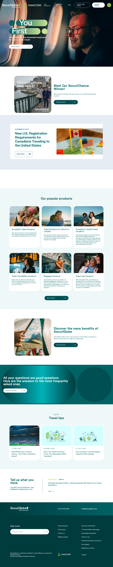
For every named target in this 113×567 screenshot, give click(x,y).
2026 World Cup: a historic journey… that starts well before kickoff (23, 454)
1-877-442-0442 (81, 5)
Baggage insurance (52, 276)
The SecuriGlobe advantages (90, 529)
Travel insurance (63, 526)
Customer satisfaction (88, 526)
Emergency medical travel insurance (87, 230)
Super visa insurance (84, 276)
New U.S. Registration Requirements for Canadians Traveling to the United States (32, 139)
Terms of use (85, 537)
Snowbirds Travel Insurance (23, 229)
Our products (47, 5)
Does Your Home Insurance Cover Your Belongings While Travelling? (55, 454)
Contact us (61, 533)
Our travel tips (59, 5)
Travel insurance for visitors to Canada (56, 230)
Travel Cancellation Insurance (24, 276)
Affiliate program (63, 537)
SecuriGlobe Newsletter (88, 533)
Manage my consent (87, 548)
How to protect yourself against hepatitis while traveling (88, 453)
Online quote (96, 5)
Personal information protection (91, 540)
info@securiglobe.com (89, 509)
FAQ (69, 5)
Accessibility (85, 544)
